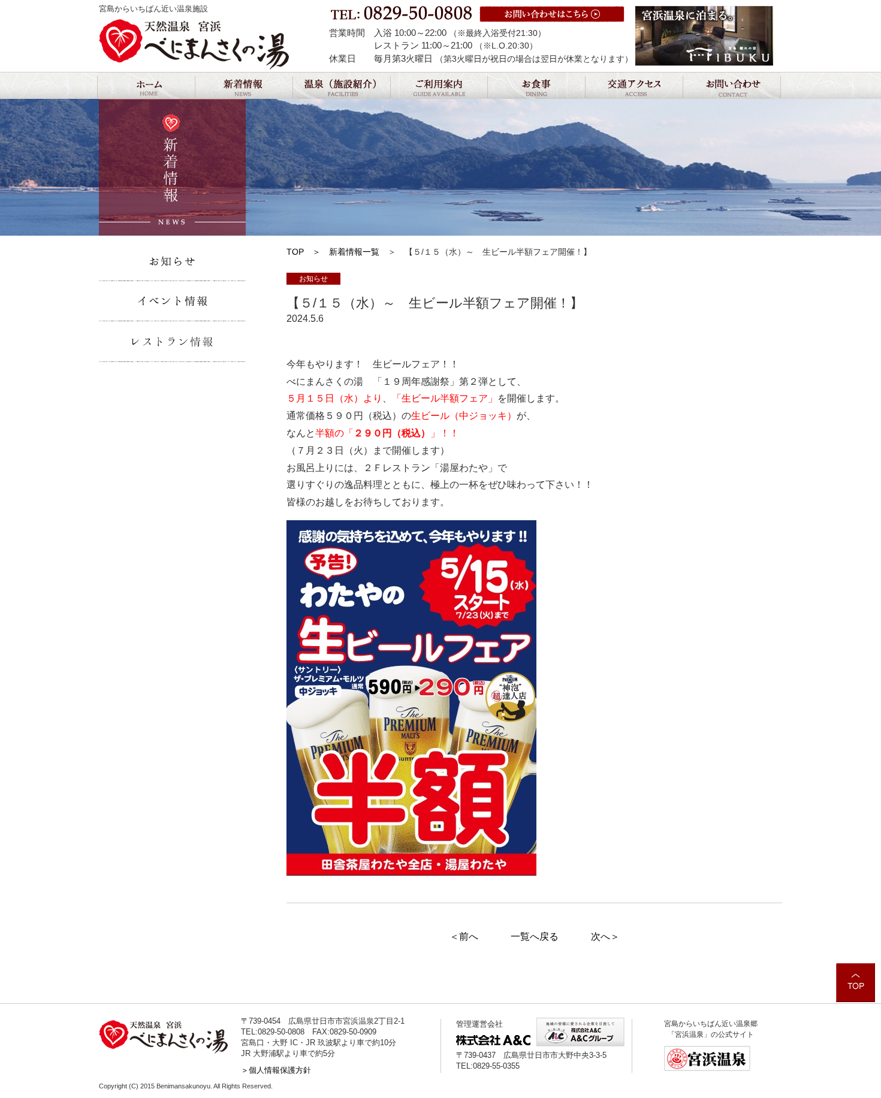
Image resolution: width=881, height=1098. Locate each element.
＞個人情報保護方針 (276, 1070)
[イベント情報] (172, 301)
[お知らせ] (172, 260)
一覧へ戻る (535, 936)
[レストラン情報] (172, 342)
